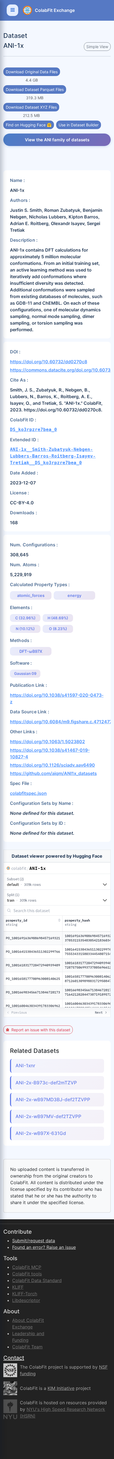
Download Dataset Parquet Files (35, 89)
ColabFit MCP (26, 1267)
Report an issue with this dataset (40, 1029)
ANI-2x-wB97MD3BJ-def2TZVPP (52, 1099)
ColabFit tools (27, 1274)
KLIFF (18, 1287)
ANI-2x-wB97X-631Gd (40, 1133)
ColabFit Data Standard (37, 1280)
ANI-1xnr (25, 1065)
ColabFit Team (27, 1347)
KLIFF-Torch (24, 1293)
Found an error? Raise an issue (44, 1247)
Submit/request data (33, 1240)
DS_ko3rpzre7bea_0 (33, 429)
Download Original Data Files (32, 71)
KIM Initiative (61, 1388)
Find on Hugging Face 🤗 (28, 124)
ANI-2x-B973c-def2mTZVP (46, 1082)
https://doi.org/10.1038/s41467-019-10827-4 (50, 753)
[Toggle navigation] (12, 10)
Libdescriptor (26, 1300)
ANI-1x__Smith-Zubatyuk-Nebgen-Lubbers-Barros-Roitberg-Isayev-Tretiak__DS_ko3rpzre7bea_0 (53, 456)
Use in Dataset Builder (79, 124)
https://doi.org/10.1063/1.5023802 (47, 741)
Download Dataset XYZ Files (31, 107)
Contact (13, 1357)
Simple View (97, 46)
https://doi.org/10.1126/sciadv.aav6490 (52, 765)
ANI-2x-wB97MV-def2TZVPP (48, 1116)
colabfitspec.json (28, 793)
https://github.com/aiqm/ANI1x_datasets (53, 773)
